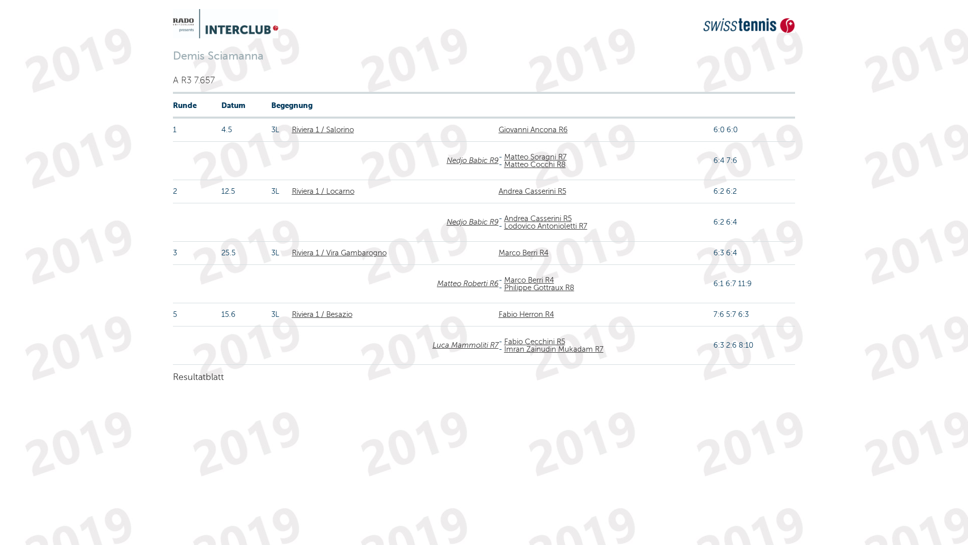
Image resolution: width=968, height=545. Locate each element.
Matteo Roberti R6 (468, 284)
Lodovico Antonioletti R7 (545, 226)
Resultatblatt (198, 377)
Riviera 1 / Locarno (323, 191)
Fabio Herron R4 (526, 314)
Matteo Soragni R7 (535, 157)
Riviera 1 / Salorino (323, 130)
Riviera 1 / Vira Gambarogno (339, 253)
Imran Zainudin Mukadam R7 (553, 349)
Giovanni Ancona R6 (533, 130)
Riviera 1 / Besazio (322, 314)
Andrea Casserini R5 (532, 191)
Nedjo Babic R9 (473, 160)
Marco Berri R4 (524, 253)
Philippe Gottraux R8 (539, 288)
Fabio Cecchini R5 (534, 342)
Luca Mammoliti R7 (466, 345)
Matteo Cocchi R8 (535, 164)
